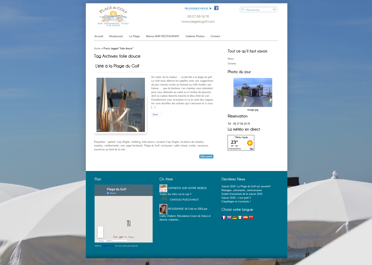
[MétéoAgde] (241, 137)
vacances (202, 145)
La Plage (134, 36)
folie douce (148, 141)
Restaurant (116, 36)
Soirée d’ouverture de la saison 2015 (241, 193)
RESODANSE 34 (177, 208)
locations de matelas (192, 141)
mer (123, 145)
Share (155, 114)
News (231, 58)
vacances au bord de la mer (109, 149)
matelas (98, 145)
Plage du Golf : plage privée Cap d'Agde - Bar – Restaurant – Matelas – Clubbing (130, 261)
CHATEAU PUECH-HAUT (184, 199)
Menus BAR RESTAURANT (162, 36)
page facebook (134, 145)
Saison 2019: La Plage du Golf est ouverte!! (246, 186)
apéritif (111, 141)
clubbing (135, 141)
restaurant (166, 145)
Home (97, 48)
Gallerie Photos (195, 36)
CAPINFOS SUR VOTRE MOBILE (187, 188)
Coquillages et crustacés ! (236, 201)
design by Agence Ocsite (272, 261)
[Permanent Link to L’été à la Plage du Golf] (117, 65)
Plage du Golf (151, 145)
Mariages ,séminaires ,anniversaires (241, 190)
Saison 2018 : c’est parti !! (236, 197)
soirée (192, 145)
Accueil (98, 36)
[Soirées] (252, 92)
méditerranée (111, 145)
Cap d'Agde (123, 141)
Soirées (232, 63)
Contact (215, 36)
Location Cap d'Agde (167, 141)
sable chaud (180, 145)
